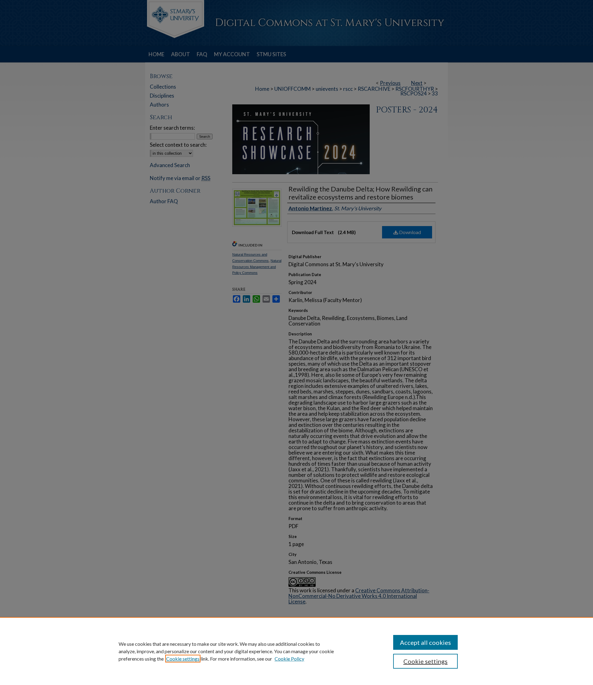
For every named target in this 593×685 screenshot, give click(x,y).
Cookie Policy (289, 659)
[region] (296, 651)
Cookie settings (183, 659)
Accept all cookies (425, 642)
